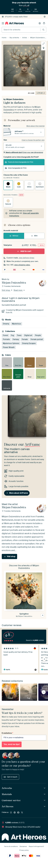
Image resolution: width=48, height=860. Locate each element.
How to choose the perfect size (33, 140)
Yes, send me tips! (12, 744)
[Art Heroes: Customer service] (45, 800)
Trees (19, 335)
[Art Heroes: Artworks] (45, 788)
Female (25, 339)
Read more (18, 290)
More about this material (35, 126)
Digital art (28, 335)
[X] (22, 812)
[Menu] (3, 23)
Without (15, 236)
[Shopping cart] (44, 23)
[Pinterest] (14, 812)
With (36, 236)
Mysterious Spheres (11, 343)
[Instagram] (11, 812)
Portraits (6, 339)
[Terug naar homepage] (14, 23)
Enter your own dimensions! (24, 152)
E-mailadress (7, 733)
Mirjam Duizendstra (14, 99)
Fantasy (16, 339)
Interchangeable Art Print (17, 168)
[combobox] (21, 29)
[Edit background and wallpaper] (44, 48)
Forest (5, 335)
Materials (7, 794)
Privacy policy (24, 850)
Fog (12, 335)
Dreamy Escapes (29, 343)
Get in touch (12, 777)
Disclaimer (23, 846)
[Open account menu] (40, 23)
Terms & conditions (11, 846)
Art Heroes (7, 806)
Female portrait (37, 339)
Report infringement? (36, 846)
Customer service (11, 800)
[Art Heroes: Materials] (45, 794)
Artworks (7, 788)
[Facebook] (18, 812)
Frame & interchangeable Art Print (20, 162)
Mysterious (16, 324)
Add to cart (25, 251)
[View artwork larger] (44, 44)
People (38, 335)
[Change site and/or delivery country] (44, 17)
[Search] (43, 29)
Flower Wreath (9, 347)
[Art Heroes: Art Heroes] (45, 806)
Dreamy (6, 324)
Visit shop (6, 290)
